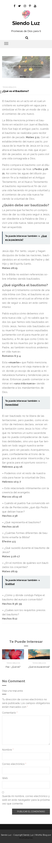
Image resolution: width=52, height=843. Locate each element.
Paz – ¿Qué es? (13, 667)
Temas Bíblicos (9, 87)
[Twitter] (19, 5)
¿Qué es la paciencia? (39, 667)
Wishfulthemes (26, 838)
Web (5, 778)
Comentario (10, 712)
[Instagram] (25, 5)
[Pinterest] (30, 5)
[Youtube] (35, 5)
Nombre (8, 749)
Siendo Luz (26, 23)
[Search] (26, 37)
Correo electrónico (14, 763)
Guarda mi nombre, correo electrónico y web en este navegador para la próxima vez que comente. (26, 800)
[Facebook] (14, 5)
